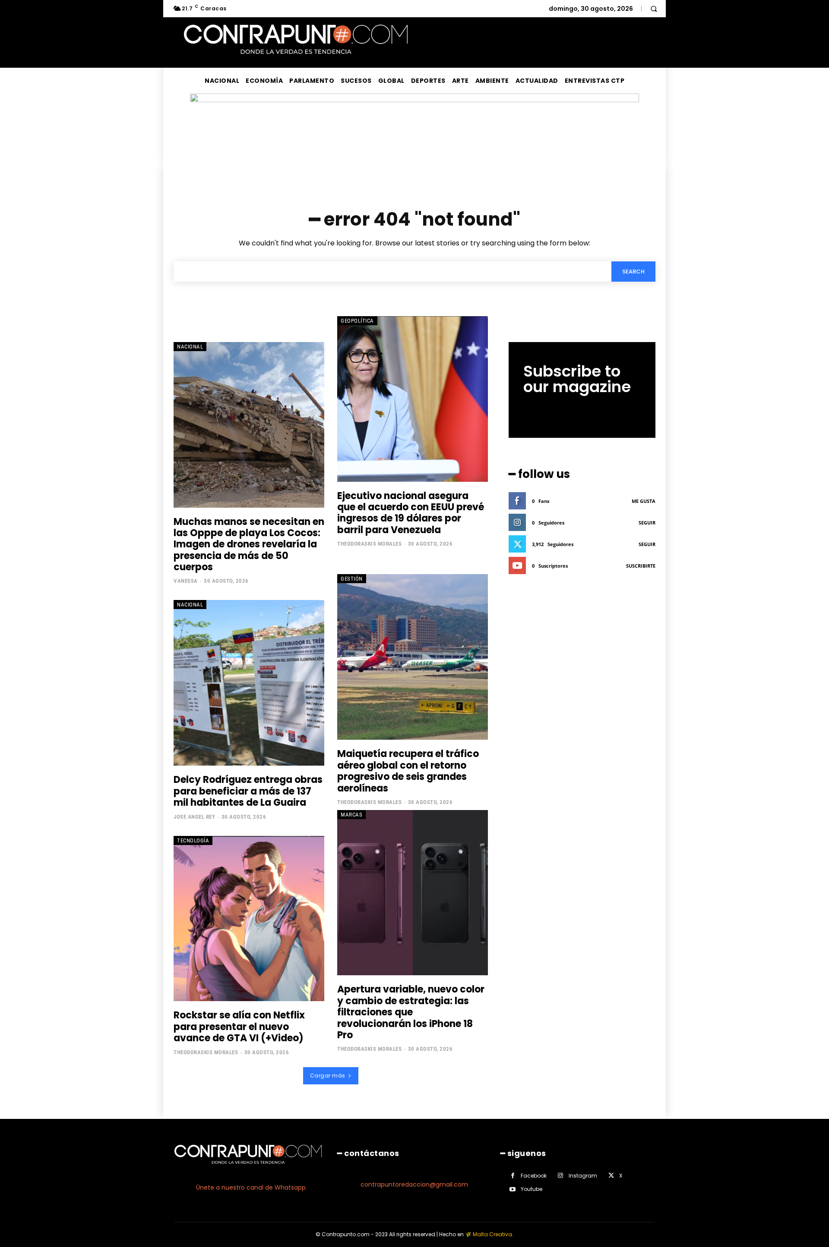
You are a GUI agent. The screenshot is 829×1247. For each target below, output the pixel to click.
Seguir (647, 522)
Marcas (351, 814)
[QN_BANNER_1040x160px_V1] (414, 100)
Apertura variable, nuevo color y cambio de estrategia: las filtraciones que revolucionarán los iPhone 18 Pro (410, 1012)
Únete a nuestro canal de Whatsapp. (251, 1187)
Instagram (583, 1175)
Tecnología (193, 840)
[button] (653, 8)
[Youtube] (512, 1189)
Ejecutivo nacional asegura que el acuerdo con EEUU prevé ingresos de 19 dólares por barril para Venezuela (410, 513)
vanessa (186, 581)
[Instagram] (560, 1175)
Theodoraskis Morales (369, 543)
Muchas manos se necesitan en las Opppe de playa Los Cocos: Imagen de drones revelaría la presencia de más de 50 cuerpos (249, 544)
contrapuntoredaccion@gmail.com (414, 1184)
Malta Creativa (492, 1234)
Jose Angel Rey (194, 817)
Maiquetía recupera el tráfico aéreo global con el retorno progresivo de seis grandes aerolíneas (408, 771)
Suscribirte (640, 565)
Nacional (190, 346)
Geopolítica (357, 320)
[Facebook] (512, 1175)
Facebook (534, 1175)
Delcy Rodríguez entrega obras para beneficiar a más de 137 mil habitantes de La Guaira (248, 791)
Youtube (531, 1189)
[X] (611, 1175)
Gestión (352, 578)
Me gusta (643, 501)
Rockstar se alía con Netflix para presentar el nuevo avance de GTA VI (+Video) (239, 1026)
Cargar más (327, 1075)
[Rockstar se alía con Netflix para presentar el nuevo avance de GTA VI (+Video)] (249, 919)
